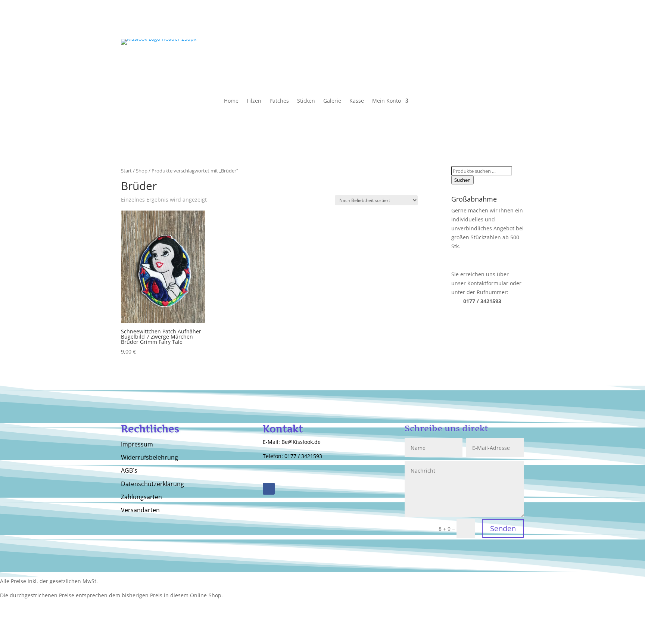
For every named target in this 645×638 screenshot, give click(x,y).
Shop (141, 170)
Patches (279, 101)
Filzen (254, 101)
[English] (466, 48)
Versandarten (140, 510)
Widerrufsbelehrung (149, 457)
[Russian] (481, 48)
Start (126, 170)
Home (231, 101)
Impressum (137, 444)
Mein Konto (386, 101)
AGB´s (129, 470)
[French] (504, 48)
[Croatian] (511, 58)
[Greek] (474, 58)
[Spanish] (496, 48)
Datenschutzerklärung (152, 484)
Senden (503, 528)
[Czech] (518, 58)
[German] (474, 48)
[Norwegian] (496, 58)
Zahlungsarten (141, 497)
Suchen (462, 180)
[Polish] (518, 48)
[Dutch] (511, 48)
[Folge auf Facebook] (269, 489)
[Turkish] (466, 58)
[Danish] (481, 58)
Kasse (356, 101)
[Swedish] (504, 58)
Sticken (306, 101)
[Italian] (489, 48)
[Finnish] (489, 58)
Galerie (332, 101)
